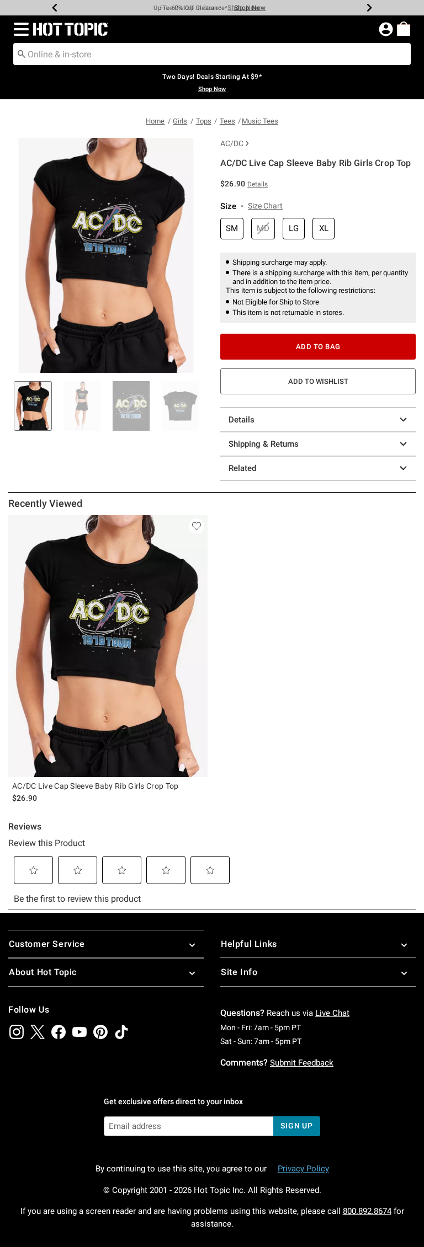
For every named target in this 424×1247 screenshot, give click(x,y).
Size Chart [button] (265, 205)
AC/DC (231, 143)
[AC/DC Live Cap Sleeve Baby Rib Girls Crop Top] (108, 646)
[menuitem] (403, 29)
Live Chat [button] (332, 1013)
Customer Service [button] (47, 944)
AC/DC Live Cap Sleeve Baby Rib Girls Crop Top (95, 786)
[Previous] (54, 7)
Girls (180, 121)
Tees (227, 121)
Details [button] (257, 184)
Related (242, 468)
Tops (203, 121)
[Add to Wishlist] (196, 526)
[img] (16, 1032)
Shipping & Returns (264, 444)
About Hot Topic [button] (43, 972)
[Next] (369, 7)
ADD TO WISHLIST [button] (318, 381)
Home (155, 121)
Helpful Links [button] (249, 944)
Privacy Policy (303, 1169)
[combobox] (212, 54)
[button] (19, 29)
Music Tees (260, 121)
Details (242, 420)
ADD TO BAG (318, 346)
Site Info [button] (239, 972)
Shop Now (243, 8)
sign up (296, 1125)
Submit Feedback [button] (301, 1063)
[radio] (231, 228)
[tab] (32, 406)
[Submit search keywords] (21, 53)
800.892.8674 (367, 1211)
